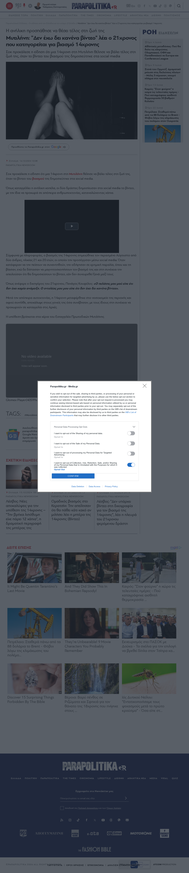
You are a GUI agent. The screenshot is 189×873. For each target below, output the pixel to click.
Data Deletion (77, 486)
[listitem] (94, 426)
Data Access (94, 486)
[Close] (145, 387)
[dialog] (94, 436)
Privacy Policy (111, 486)
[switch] (131, 433)
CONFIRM (73, 476)
